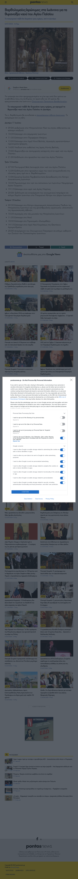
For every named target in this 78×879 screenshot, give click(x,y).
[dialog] (39, 439)
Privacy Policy (50, 498)
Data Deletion (28, 498)
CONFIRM (25, 492)
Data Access (39, 498)
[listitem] (39, 413)
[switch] (62, 417)
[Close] (72, 380)
